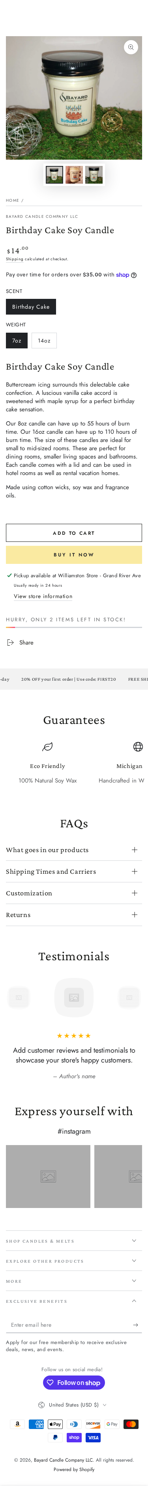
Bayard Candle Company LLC (42, 216)
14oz (47, 342)
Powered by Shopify (74, 1469)
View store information (43, 596)
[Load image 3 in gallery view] (94, 175)
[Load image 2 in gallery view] (74, 175)
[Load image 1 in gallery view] (54, 175)
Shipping (15, 259)
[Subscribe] (137, 1325)
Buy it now (74, 554)
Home (12, 200)
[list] (74, 767)
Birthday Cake (31, 309)
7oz (20, 342)
